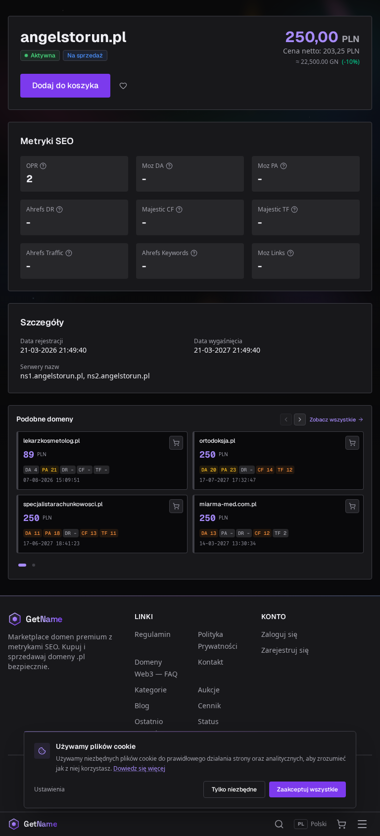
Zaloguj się (279, 634)
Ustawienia (49, 789)
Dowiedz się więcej (139, 768)
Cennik (209, 705)
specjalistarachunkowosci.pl (62, 504)
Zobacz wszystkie (333, 419)
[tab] (22, 565)
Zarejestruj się (285, 650)
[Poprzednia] (286, 419)
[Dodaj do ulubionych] (123, 86)
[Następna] (300, 419)
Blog (142, 705)
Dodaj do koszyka (65, 85)
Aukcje (209, 689)
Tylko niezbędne (234, 789)
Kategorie (151, 689)
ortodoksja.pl (217, 441)
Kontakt (210, 662)
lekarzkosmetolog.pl (51, 441)
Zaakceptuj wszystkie (307, 789)
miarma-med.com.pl (227, 504)
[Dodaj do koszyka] (176, 443)
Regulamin (153, 634)
